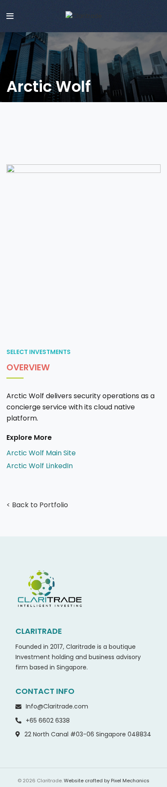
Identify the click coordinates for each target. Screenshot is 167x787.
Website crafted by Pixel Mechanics (106, 780)
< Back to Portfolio (37, 505)
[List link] (83, 453)
